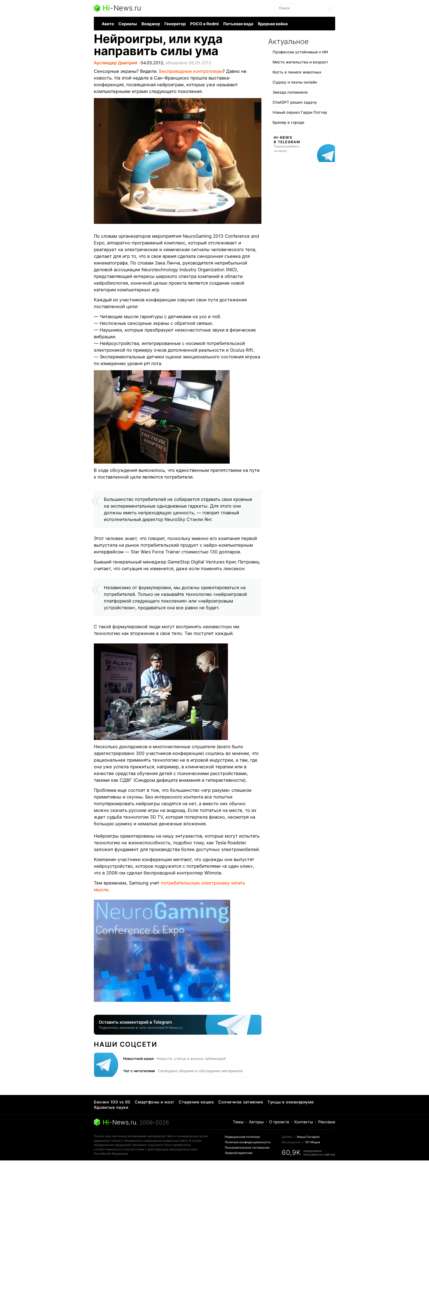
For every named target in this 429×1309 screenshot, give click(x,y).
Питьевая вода (238, 23)
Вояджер (150, 23)
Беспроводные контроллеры (191, 71)
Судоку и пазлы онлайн (295, 82)
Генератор (175, 23)
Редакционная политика (242, 1137)
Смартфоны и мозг (154, 1102)
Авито (108, 23)
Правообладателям (238, 1153)
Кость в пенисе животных (297, 72)
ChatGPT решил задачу (295, 102)
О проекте (279, 1122)
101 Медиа (312, 1142)
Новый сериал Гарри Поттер (300, 112)
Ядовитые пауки (111, 1107)
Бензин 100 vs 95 (112, 1102)
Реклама (326, 1122)
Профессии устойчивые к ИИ (300, 52)
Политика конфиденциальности (248, 1142)
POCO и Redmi (204, 23)
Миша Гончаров (308, 1137)
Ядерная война (273, 23)
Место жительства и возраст (300, 62)
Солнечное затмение (240, 1102)
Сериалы (127, 23)
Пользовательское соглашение (247, 1147)
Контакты (303, 1122)
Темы (238, 1122)
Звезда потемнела (290, 92)
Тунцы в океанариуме (290, 1102)
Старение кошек (196, 1102)
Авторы (256, 1122)
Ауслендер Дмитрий (115, 62)
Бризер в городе (288, 122)
